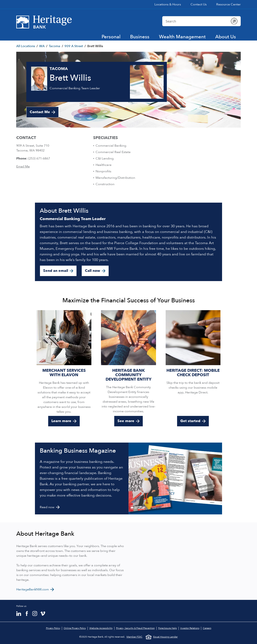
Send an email (55, 270)
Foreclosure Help (167, 628)
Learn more (61, 421)
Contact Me (40, 112)
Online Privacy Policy (75, 628)
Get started (190, 421)
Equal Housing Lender (165, 636)
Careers (207, 628)
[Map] (186, 561)
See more (125, 421)
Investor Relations (189, 628)
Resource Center (228, 4)
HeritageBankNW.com (32, 589)
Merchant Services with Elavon (64, 373)
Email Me (23, 166)
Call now (92, 270)
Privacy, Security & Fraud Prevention (135, 628)
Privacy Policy (53, 628)
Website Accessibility (101, 628)
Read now (47, 507)
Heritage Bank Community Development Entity (128, 375)
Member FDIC (134, 636)
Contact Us (199, 4)
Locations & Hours (167, 4)
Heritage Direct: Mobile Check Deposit (193, 373)
